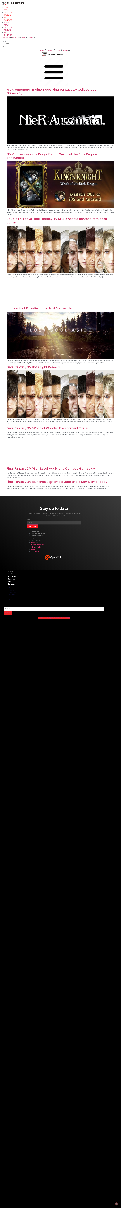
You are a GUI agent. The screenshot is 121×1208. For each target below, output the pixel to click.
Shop (6, 17)
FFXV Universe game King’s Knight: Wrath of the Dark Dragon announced (52, 156)
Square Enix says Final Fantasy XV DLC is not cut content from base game (57, 221)
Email (28, 519)
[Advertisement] (60, 292)
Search (4, 41)
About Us (8, 12)
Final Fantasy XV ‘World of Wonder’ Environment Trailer (47, 428)
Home (6, 8)
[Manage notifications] (116, 1203)
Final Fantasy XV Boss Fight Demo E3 (34, 367)
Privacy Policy (37, 536)
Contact (8, 20)
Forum (7, 10)
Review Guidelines (39, 533)
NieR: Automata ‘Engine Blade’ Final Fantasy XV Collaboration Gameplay (52, 91)
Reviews (7, 15)
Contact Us (36, 540)
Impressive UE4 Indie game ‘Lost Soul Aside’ (39, 308)
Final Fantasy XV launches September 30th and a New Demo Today (57, 482)
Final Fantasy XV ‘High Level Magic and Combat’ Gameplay (51, 468)
